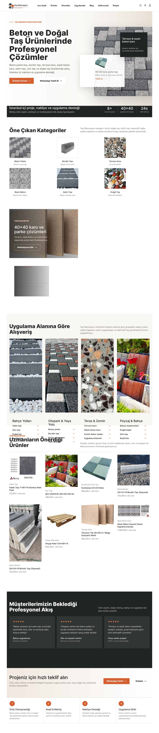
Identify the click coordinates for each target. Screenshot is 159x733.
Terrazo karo (90, 425)
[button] (22, 476)
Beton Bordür (122, 489)
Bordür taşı (53, 433)
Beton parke (54, 429)
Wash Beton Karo (124, 521)
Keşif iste (124, 438)
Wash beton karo (92, 430)
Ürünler (54, 5)
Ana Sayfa (41, 5)
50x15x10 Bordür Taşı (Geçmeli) (132, 492)
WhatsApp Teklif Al (49, 81)
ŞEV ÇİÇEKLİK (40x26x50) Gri (59, 494)
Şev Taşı (48, 491)
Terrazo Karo (86, 529)
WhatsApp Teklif (115, 681)
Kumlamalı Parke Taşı (90, 485)
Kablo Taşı (13, 484)
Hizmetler (65, 5)
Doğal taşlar (126, 430)
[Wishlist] (38, 458)
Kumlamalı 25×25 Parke (92, 488)
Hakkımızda (103, 5)
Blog (92, 5)
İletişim (116, 5)
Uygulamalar (79, 5)
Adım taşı (16, 425)
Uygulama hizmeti (92, 438)
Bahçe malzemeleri (129, 425)
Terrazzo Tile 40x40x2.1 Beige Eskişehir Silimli (95, 534)
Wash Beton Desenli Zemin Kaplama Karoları (130, 525)
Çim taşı (16, 430)
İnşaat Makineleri (52, 540)
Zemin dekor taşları (93, 434)
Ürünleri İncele (19, 81)
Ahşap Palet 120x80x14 (56, 543)
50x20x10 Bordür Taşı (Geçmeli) (24, 568)
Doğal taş (16, 434)
